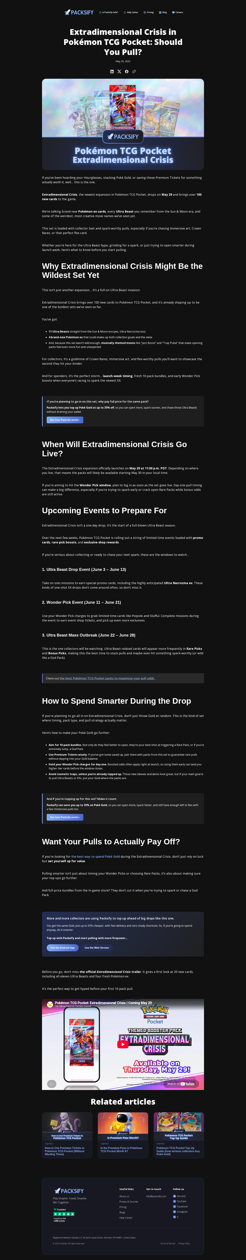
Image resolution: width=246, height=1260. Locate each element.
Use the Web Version (97, 947)
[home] (78, 12)
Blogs (122, 1212)
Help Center (125, 1217)
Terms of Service (167, 1243)
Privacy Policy (184, 1243)
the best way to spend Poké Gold (95, 856)
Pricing (122, 1207)
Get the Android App (63, 947)
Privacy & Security (128, 1201)
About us (124, 1196)
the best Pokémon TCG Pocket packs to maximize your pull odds (107, 678)
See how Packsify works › (65, 419)
